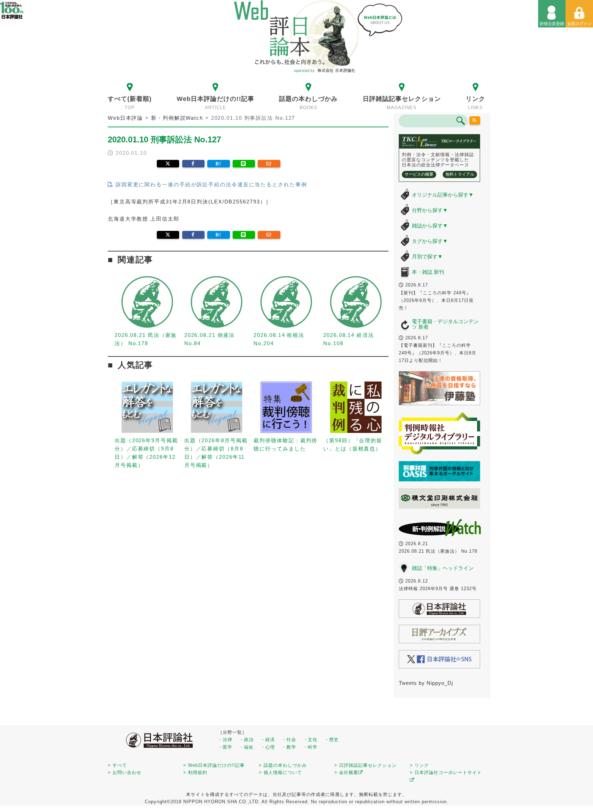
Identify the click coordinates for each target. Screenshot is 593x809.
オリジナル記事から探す (443, 195)
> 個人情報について (280, 772)
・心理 (267, 747)
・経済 (267, 739)
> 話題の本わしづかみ (283, 765)
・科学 (310, 747)
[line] (244, 163)
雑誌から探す (430, 225)
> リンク (419, 765)
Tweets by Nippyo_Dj (426, 683)
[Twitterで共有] (168, 163)
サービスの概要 (419, 174)
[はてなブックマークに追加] (218, 163)
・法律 (225, 739)
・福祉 (246, 747)
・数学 (289, 747)
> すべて (117, 765)
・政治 (246, 739)
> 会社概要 (346, 772)
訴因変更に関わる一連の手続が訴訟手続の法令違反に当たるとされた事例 (210, 184)
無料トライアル (459, 174)
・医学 (225, 747)
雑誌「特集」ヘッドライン (443, 568)
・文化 (310, 739)
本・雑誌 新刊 (428, 272)
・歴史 (331, 739)
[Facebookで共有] (193, 163)
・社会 (289, 739)
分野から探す (430, 210)
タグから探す (430, 241)
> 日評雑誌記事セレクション (365, 765)
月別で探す (427, 256)
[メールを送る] (269, 163)
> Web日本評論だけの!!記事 (214, 765)
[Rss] (474, 120)
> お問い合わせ (124, 772)
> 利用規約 (195, 772)
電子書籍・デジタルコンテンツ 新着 (445, 324)
